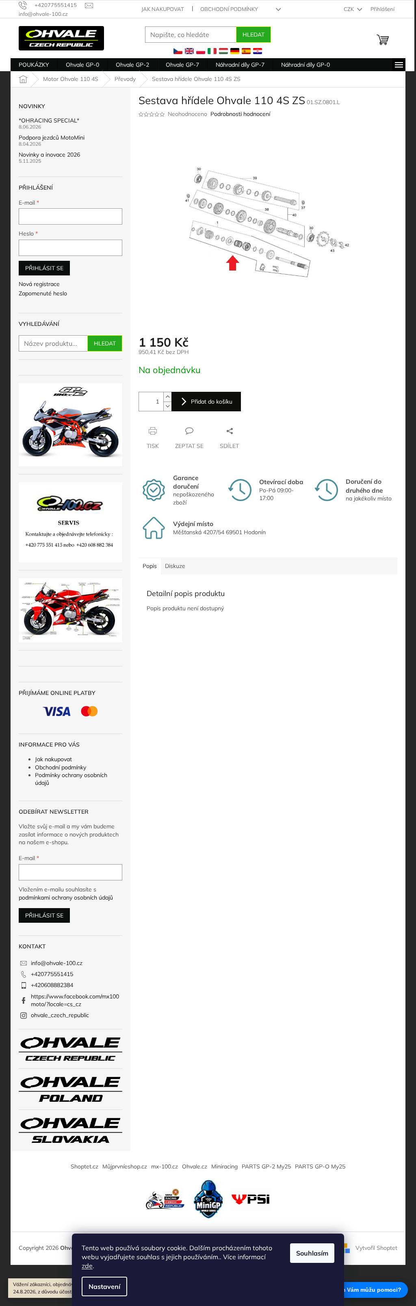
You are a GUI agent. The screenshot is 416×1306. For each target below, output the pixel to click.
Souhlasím (312, 1253)
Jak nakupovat (162, 9)
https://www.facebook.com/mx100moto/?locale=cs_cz (75, 1000)
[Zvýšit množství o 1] (167, 397)
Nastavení (104, 1286)
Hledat (253, 34)
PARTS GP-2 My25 (266, 1166)
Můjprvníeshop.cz (124, 1166)
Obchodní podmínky (229, 9)
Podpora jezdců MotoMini (51, 138)
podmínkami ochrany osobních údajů (66, 897)
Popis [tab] (150, 566)
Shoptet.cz (84, 1166)
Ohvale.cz (194, 1166)
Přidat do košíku (211, 401)
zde (87, 1266)
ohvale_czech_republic (60, 1015)
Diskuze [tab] (175, 566)
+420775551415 (52, 974)
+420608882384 (52, 985)
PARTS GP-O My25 (320, 1166)
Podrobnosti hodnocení (240, 114)
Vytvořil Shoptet (376, 1247)
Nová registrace (39, 284)
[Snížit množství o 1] (167, 406)
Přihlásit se (44, 268)
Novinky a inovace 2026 (49, 155)
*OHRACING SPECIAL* (49, 121)
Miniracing (224, 1166)
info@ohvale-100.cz (56, 963)
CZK (349, 9)
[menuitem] (34, 64)
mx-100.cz (164, 1166)
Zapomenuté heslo (43, 293)
